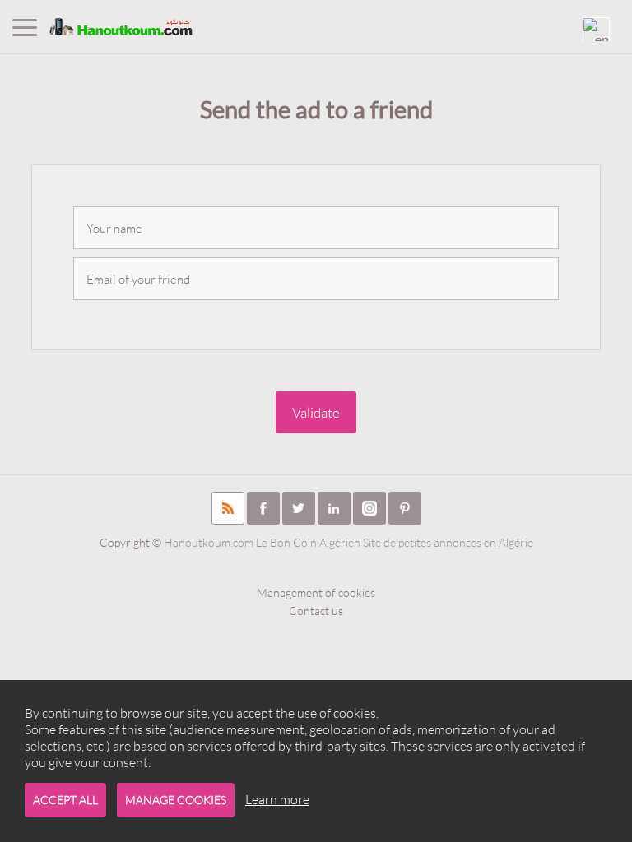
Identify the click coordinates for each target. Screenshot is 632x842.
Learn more (277, 799)
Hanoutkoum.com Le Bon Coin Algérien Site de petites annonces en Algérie (348, 542)
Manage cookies (175, 800)
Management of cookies (316, 592)
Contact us (316, 611)
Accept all (65, 800)
